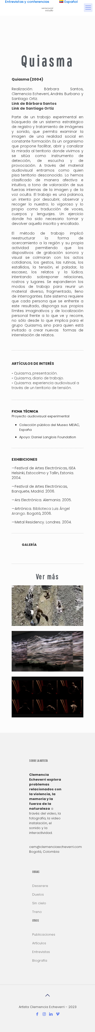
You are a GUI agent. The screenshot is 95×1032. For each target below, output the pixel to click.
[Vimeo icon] (58, 1014)
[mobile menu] (88, 7)
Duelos (38, 894)
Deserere (40, 885)
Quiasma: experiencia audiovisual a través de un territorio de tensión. (45, 385)
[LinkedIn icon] (51, 1014)
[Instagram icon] (44, 1014)
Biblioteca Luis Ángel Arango (41, 511)
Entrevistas (41, 951)
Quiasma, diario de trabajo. (39, 378)
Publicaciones (43, 934)
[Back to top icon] (47, 995)
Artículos (39, 943)
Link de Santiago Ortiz (33, 108)
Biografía (39, 960)
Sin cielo (39, 903)
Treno (37, 911)
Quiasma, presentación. (36, 373)
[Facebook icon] (37, 1014)
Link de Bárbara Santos (34, 103)
